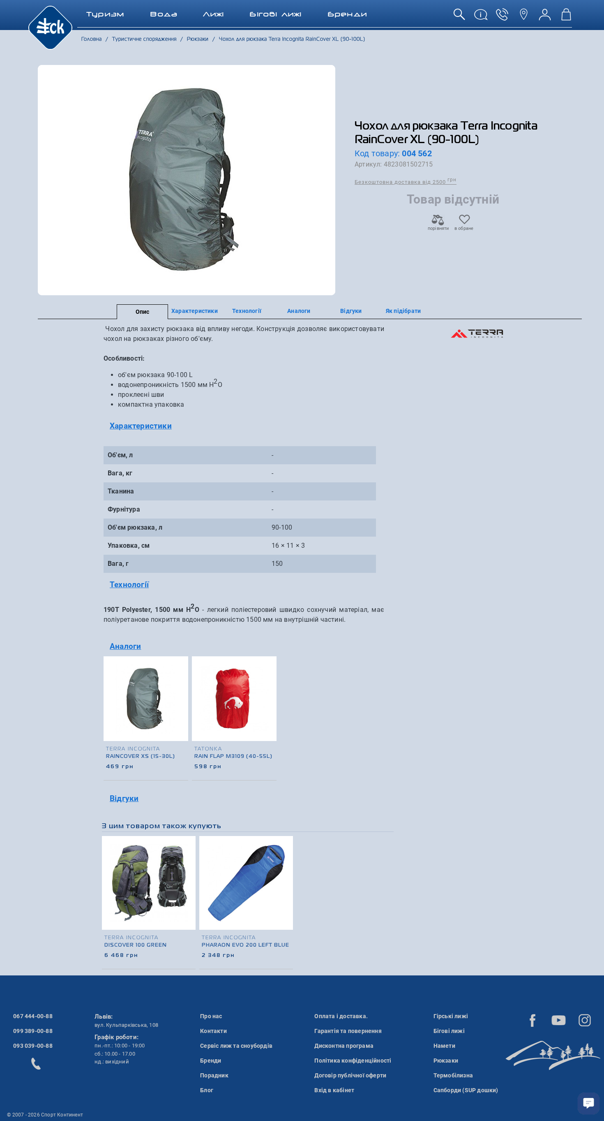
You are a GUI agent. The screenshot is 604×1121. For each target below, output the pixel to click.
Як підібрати (403, 311)
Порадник (214, 1075)
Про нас (211, 1016)
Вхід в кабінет (334, 1090)
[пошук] (459, 17)
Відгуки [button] (124, 798)
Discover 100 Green (135, 945)
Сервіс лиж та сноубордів (236, 1045)
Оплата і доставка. (341, 1016)
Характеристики (194, 311)
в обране (464, 228)
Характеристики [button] (141, 426)
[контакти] (523, 17)
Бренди (210, 1060)
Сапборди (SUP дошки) (465, 1090)
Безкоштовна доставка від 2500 (405, 181)
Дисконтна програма (343, 1045)
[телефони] (502, 17)
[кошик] (566, 17)
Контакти (213, 1031)
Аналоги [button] (125, 646)
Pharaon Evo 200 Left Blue (245, 945)
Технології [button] (129, 584)
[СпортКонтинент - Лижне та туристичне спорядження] (50, 27)
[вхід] (545, 17)
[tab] (244, 426)
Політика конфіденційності (352, 1060)
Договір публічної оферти (350, 1075)
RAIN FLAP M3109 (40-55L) (233, 757)
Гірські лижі (450, 1016)
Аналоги (298, 311)
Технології (246, 311)
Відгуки (351, 311)
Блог (206, 1090)
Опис (143, 311)
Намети (444, 1045)
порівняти (438, 228)
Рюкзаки (445, 1060)
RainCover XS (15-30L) (140, 757)
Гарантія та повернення (347, 1031)
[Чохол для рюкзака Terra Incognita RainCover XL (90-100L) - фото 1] (186, 180)
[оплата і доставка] (480, 17)
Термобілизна (453, 1075)
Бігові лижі (449, 1031)
